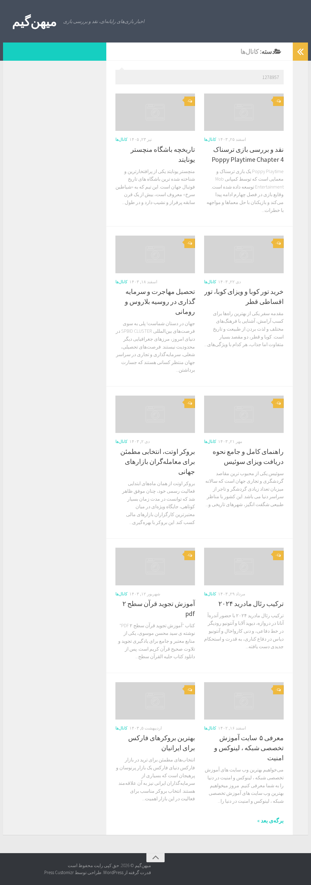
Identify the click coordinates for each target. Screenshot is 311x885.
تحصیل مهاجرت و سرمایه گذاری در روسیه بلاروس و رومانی (160, 301)
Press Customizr (59, 872)
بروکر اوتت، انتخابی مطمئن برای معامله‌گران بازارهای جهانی (157, 461)
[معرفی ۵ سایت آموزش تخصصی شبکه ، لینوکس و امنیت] (244, 701)
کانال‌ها (121, 139)
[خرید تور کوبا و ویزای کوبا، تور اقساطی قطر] (244, 254)
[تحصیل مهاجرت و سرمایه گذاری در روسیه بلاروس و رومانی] (155, 254)
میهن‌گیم (34, 21)
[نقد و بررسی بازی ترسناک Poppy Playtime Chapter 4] (244, 112)
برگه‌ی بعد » (270, 820)
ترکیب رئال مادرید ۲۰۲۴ (251, 603)
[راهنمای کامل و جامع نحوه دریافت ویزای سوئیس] (244, 414)
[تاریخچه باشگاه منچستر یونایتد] (155, 112)
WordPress (113, 872)
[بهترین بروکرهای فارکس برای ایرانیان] (155, 701)
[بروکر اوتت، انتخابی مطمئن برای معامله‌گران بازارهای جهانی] (155, 414)
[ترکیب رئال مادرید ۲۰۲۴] (244, 566)
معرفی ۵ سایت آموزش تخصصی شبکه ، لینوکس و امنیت (249, 748)
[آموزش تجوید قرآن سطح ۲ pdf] (155, 566)
